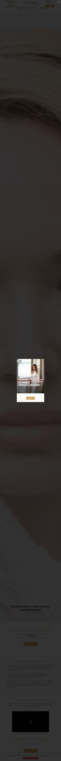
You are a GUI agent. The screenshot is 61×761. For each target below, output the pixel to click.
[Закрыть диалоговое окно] (59, 2)
